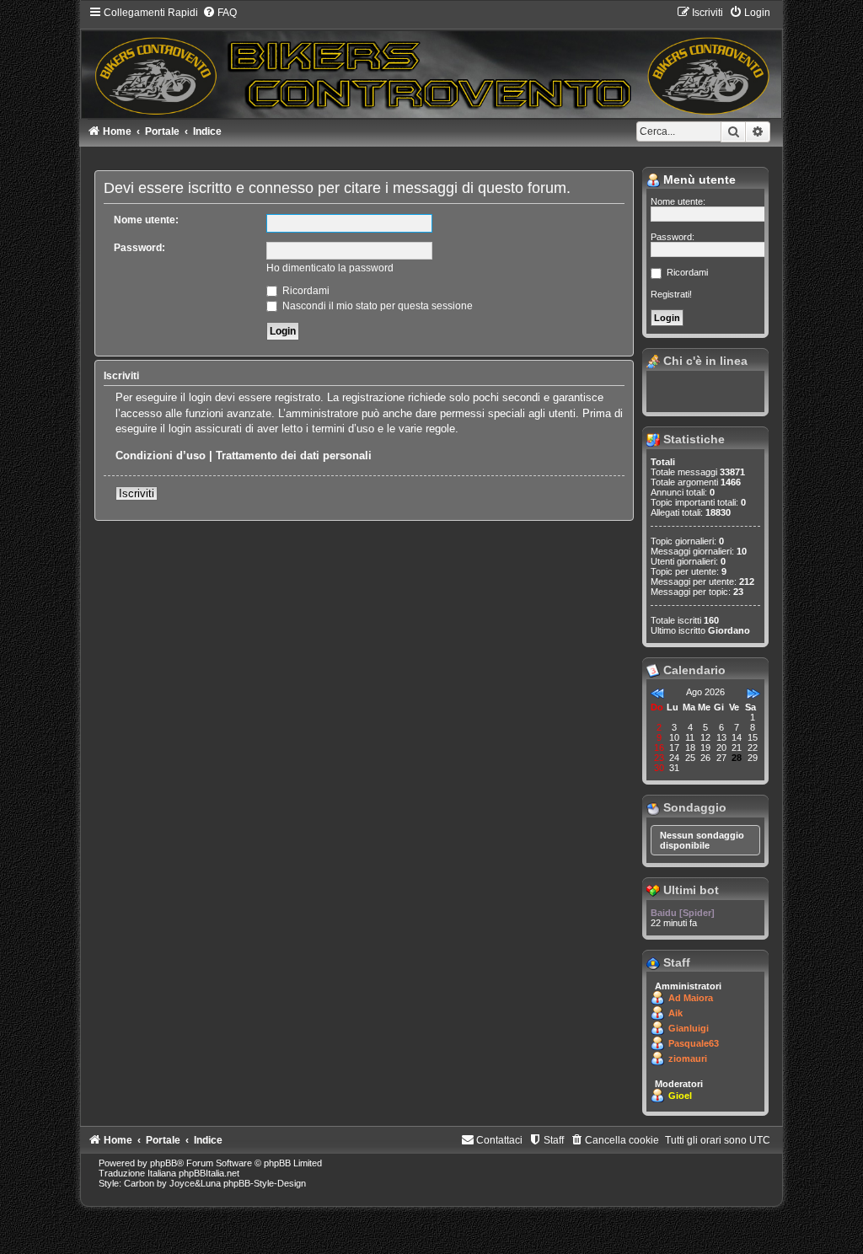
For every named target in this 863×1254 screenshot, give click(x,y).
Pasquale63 (693, 1043)
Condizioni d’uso (160, 455)
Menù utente (698, 179)
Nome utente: (146, 220)
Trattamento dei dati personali (294, 455)
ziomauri (687, 1058)
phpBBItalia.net (209, 1173)
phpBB (163, 1163)
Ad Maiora (690, 998)
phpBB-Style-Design (264, 1183)
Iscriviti (136, 493)
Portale (162, 131)
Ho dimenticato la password (330, 268)
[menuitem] (219, 13)
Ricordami (305, 291)
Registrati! (671, 294)
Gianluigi (688, 1028)
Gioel (680, 1096)
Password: (139, 248)
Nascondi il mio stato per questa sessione (376, 306)
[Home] (431, 62)
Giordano (729, 630)
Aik (675, 1013)
